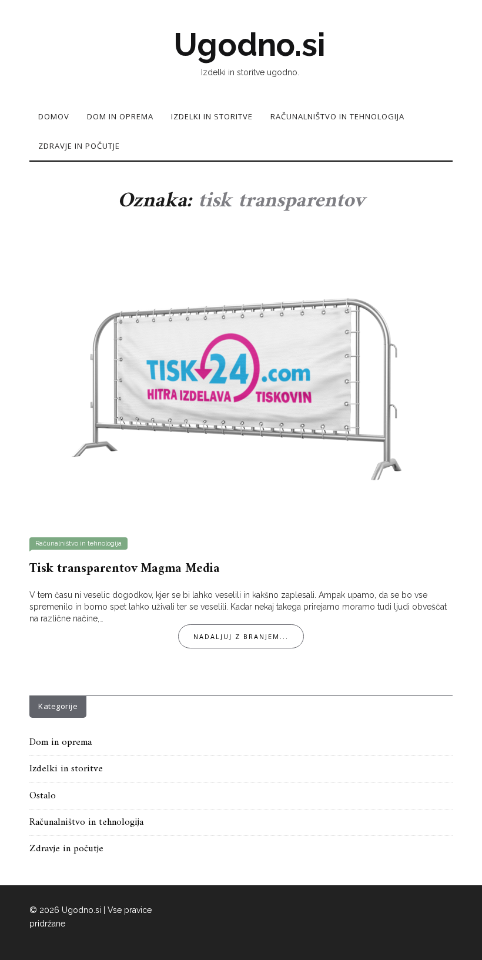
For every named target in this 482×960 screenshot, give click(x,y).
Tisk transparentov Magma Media (124, 568)
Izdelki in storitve (212, 116)
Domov (53, 116)
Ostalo (42, 796)
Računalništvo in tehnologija (337, 116)
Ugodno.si (249, 44)
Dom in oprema (120, 116)
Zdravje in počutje (79, 146)
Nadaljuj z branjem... (241, 636)
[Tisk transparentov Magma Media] (241, 379)
